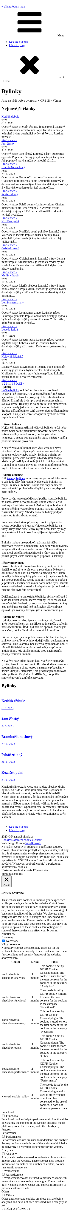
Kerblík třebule (10, 116)
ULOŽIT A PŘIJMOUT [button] (16, 1208)
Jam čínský (8, 143)
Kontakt (37, 839)
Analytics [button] (7, 1150)
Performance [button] (8, 1132)
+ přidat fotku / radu (13, 6)
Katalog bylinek (18, 41)
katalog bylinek (16, 478)
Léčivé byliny (17, 45)
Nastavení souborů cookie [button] (16, 870)
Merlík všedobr (10, 275)
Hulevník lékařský (12, 356)
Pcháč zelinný (9, 194)
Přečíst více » (9, 140)
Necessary (12, 941)
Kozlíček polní (10, 221)
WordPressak (33, 843)
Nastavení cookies (22, 839)
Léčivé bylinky (10, 390)
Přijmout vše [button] (40, 870)
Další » (20, 383)
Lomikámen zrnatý (12, 302)
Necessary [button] (7, 937)
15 (13, 383)
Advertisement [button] (10, 1170)
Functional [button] (7, 1112)
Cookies (6, 839)
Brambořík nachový (13, 167)
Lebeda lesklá (9, 329)
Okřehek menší (10, 248)
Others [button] (5, 1191)
